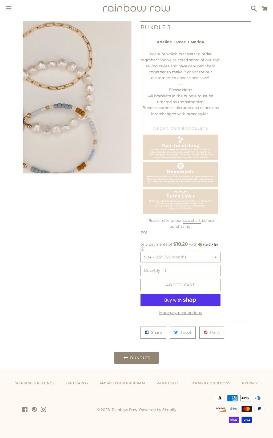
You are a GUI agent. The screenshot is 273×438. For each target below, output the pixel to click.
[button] (180, 247)
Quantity (152, 270)
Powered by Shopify (157, 409)
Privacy (250, 383)
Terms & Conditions (210, 383)
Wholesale (168, 383)
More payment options (180, 312)
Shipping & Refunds (35, 383)
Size (147, 257)
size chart (192, 220)
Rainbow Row (124, 409)
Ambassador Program (122, 383)
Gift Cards (77, 383)
